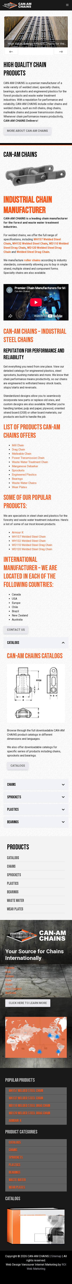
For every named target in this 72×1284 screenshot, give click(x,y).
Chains (13, 1150)
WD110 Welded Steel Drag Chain (32, 545)
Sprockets (18, 470)
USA (7, 972)
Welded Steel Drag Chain (33, 252)
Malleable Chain (21, 453)
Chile (8, 980)
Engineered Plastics (24, 474)
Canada (9, 967)
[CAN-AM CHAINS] (17, 5)
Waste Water (17, 1180)
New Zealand (13, 988)
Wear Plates (19, 487)
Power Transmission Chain (28, 458)
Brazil (8, 984)
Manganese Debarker (25, 466)
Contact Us (16, 629)
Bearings (17, 478)
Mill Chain (18, 445)
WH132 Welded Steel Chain (30, 243)
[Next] (61, 51)
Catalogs (17, 765)
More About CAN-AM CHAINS (27, 130)
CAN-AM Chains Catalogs (35, 656)
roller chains (32, 260)
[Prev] (11, 51)
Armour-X (17, 532)
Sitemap (56, 1256)
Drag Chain (18, 449)
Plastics (14, 1165)
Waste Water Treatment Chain (30, 462)
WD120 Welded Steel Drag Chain (32, 549)
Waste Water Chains (24, 483)
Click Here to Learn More (28, 1003)
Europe (9, 976)
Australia (10, 993)
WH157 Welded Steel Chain (29, 536)
